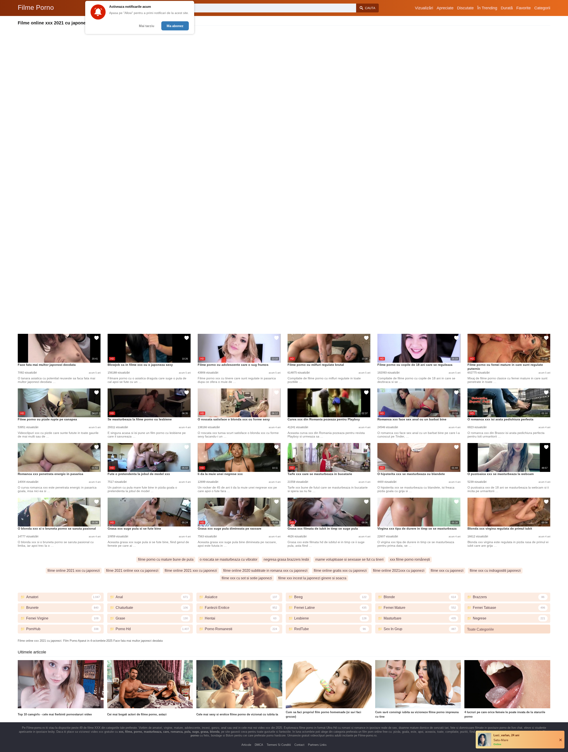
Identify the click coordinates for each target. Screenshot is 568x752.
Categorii (542, 8)
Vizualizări (424, 8)
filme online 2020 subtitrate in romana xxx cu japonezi (265, 570)
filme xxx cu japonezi (447, 570)
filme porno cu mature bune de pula (165, 559)
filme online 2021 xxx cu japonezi (73, 570)
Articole (246, 744)
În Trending (487, 8)
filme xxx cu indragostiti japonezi (495, 570)
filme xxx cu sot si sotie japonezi (247, 578)
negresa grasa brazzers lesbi (286, 559)
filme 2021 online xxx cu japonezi (132, 570)
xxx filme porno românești (410, 559)
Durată (507, 8)
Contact (299, 744)
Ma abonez (175, 26)
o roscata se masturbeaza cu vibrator (228, 559)
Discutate (465, 8)
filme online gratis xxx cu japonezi (340, 570)
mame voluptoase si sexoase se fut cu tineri (349, 559)
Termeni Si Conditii (279, 744)
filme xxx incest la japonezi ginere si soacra (312, 578)
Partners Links (317, 744)
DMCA (259, 744)
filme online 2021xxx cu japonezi (398, 570)
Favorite (523, 8)
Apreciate (445, 8)
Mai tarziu (146, 26)
